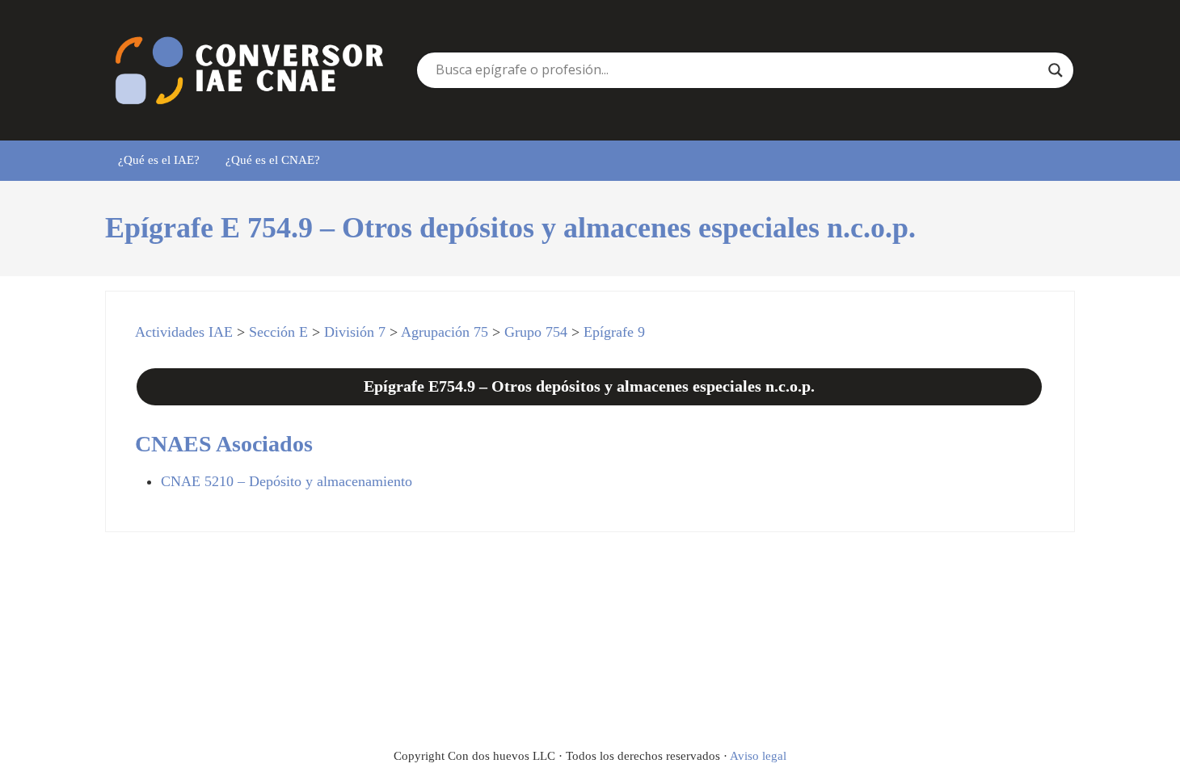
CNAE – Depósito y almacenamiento (286, 481)
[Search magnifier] (1055, 70)
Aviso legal (758, 755)
